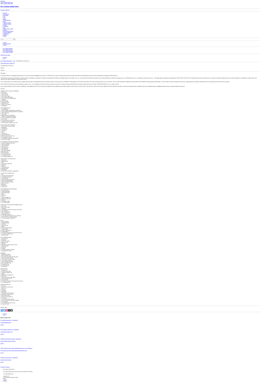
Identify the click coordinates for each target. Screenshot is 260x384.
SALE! (4, 36)
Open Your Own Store (5, 55)
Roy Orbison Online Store (10, 6)
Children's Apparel (7, 24)
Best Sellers (5, 15)
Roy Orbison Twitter (7, 49)
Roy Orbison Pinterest (8, 48)
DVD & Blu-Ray (7, 20)
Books (4, 19)
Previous (5, 57)
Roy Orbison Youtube (8, 52)
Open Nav (3, 1)
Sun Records (6, 33)
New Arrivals (6, 14)
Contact (5, 42)
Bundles (5, 30)
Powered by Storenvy (5, 367)
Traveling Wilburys (7, 32)
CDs (4, 16)
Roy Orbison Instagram (8, 50)
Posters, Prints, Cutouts (8, 28)
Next (4, 58)
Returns (5, 45)
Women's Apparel (7, 22)
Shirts (4, 21)
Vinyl (4, 17)
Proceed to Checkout (5, 10)
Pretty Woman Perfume (8, 31)
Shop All (5, 13)
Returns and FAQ (7, 43)
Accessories (5, 26)
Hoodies (5, 25)
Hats (4, 27)
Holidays (5, 35)
